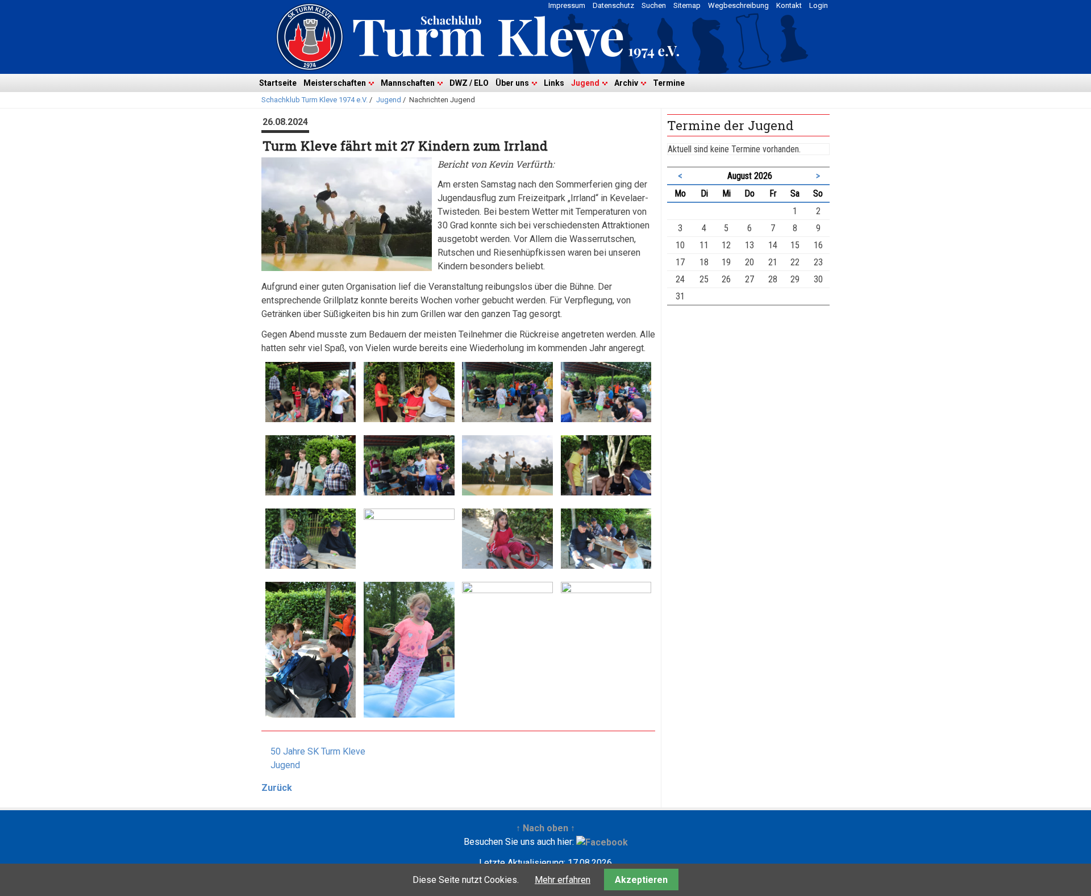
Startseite (278, 82)
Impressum (566, 5)
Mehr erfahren (562, 879)
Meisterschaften (334, 82)
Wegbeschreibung (738, 5)
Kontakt (789, 5)
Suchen (654, 5)
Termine (669, 82)
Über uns (512, 82)
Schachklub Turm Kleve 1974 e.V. (314, 99)
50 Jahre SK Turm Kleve (317, 751)
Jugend (585, 82)
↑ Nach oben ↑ (545, 828)
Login (818, 5)
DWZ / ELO (469, 82)
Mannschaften (408, 82)
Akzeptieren (641, 879)
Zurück (276, 787)
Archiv (626, 82)
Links (554, 82)
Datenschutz (613, 5)
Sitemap (687, 5)
